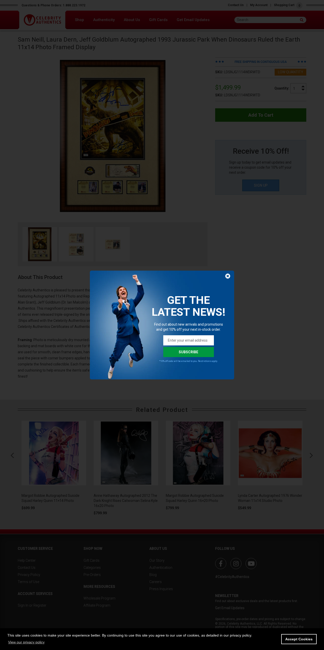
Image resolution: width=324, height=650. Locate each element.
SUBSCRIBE (188, 352)
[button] (26, 642)
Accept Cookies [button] (299, 639)
